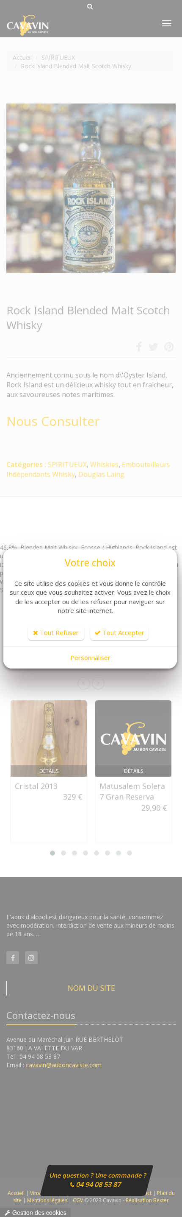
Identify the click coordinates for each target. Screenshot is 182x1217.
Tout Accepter (122, 632)
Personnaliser (90, 657)
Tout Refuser (58, 632)
